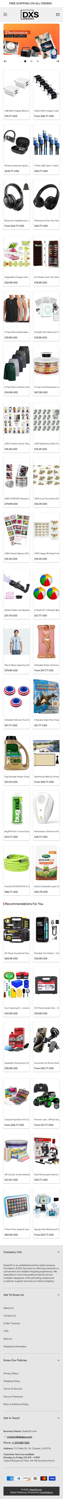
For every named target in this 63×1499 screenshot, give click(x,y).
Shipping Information (15, 1346)
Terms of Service (13, 1388)
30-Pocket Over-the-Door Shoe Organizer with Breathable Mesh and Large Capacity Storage (47, 277)
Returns (8, 1338)
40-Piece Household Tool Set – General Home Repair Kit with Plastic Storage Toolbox (18, 953)
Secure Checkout (13, 1396)
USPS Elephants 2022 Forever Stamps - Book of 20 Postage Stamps (47, 443)
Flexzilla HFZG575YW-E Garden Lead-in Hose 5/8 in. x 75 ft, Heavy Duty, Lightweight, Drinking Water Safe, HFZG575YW (18, 886)
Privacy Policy (11, 1373)
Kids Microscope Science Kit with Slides (47, 1174)
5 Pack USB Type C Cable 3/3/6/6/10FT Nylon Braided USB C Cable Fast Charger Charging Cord (47, 165)
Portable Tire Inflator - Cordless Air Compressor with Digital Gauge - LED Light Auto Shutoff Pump (47, 953)
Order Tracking (12, 1323)
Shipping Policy (12, 1381)
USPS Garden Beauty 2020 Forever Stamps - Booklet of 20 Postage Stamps (18, 553)
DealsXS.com (36, 1489)
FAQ (6, 1331)
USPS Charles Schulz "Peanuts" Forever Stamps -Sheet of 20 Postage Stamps (18, 443)
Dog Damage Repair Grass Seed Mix (18, 776)
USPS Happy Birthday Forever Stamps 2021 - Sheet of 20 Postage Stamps (47, 553)
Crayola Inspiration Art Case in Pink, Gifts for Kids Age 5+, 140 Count (18, 1119)
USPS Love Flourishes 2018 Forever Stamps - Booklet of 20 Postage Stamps (47, 498)
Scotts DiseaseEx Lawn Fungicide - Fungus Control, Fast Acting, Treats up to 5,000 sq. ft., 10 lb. (47, 886)
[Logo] (31, 14)
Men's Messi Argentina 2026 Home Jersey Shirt (18, 665)
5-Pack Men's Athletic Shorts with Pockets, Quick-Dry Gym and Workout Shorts (18, 387)
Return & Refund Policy (16, 1404)
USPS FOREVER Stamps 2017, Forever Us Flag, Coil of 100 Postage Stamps (18, 498)
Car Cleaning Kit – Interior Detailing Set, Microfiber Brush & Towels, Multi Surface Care (18, 1008)
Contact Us (10, 1315)
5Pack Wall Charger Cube (46, 111)
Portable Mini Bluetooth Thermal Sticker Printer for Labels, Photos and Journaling (47, 332)
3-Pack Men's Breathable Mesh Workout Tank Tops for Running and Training (18, 332)
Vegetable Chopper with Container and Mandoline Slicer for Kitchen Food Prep (18, 277)
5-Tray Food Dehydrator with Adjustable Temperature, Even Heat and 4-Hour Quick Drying (47, 387)
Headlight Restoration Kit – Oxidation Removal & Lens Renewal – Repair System (18, 1063)
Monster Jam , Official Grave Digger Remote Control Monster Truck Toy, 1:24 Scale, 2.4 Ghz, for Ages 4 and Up (47, 1119)
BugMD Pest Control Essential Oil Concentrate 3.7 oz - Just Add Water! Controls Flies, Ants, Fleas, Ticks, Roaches (18, 831)
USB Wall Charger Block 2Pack (18, 111)
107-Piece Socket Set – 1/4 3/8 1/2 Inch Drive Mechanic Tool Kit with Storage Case (47, 1008)
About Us (9, 1308)
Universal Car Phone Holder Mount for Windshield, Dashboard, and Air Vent (47, 1063)
